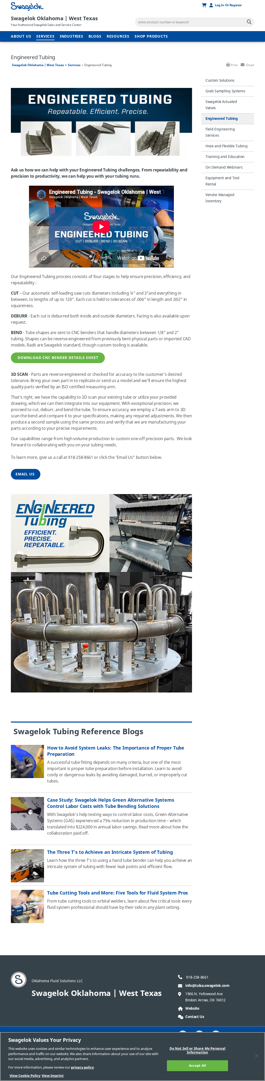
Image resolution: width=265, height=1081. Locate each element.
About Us (21, 36)
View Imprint (53, 1075)
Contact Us (194, 1017)
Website (192, 1008)
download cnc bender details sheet (58, 358)
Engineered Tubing (221, 118)
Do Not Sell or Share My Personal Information (197, 1050)
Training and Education (225, 157)
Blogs (95, 36)
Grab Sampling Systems (225, 91)
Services (45, 36)
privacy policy (82, 1067)
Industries (71, 36)
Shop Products (151, 36)
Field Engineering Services (220, 132)
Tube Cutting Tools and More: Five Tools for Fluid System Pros (117, 893)
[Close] (256, 1055)
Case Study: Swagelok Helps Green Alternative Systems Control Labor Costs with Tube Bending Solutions (110, 803)
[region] (132, 1056)
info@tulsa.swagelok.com (207, 985)
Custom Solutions (219, 80)
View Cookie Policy (25, 1075)
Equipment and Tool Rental (222, 181)
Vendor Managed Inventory (219, 198)
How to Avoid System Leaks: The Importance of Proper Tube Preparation (115, 751)
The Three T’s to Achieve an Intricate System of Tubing (110, 852)
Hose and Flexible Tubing (226, 146)
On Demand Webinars (223, 167)
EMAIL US (26, 474)
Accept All (197, 1065)
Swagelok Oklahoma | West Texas (54, 18)
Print (234, 65)
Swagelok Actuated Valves (221, 105)
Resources (118, 36)
